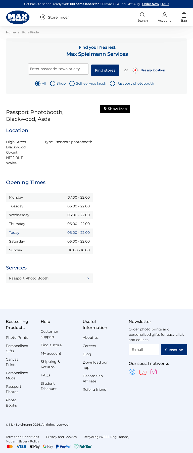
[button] (49, 278)
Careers (89, 346)
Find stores (105, 70)
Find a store (51, 345)
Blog (87, 354)
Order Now (150, 4)
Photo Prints (17, 337)
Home (11, 32)
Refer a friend (94, 389)
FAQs (45, 375)
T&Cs (165, 4)
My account (51, 353)
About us (91, 337)
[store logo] (18, 17)
